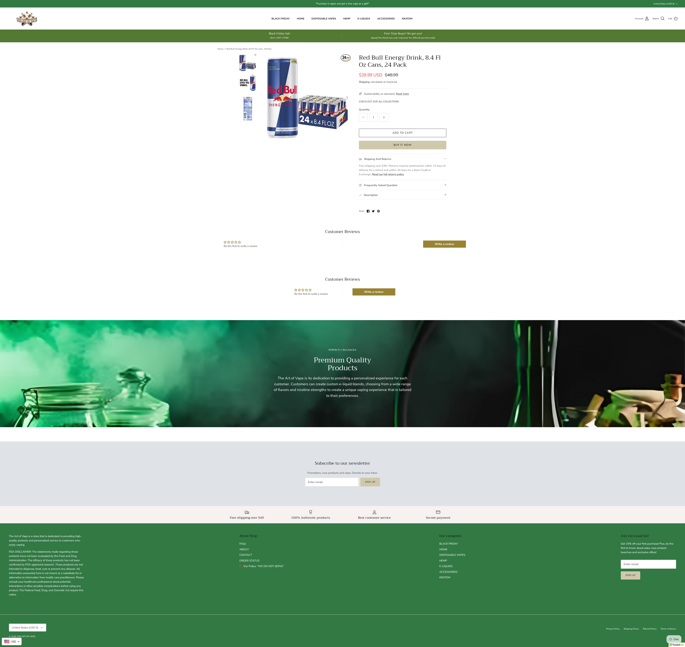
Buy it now (403, 145)
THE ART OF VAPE (26, 636)
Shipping (364, 82)
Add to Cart (402, 133)
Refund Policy (649, 628)
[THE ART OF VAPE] (26, 18)
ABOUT (244, 549)
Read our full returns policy (387, 174)
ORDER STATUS (249, 560)
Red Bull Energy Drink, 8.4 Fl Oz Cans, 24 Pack (249, 48)
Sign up (370, 482)
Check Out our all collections (379, 101)
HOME (300, 18)
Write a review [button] (444, 244)
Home (220, 48)
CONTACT (245, 555)
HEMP (346, 18)
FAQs (242, 543)
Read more (402, 94)
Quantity (364, 109)
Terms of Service (668, 628)
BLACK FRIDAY (281, 18)
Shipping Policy (631, 628)
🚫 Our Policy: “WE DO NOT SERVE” (261, 566)
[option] (307, 97)
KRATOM (407, 18)
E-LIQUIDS (363, 18)
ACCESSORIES (386, 18)
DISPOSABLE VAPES (323, 18)
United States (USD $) (663, 3)
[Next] (347, 98)
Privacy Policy (613, 628)
